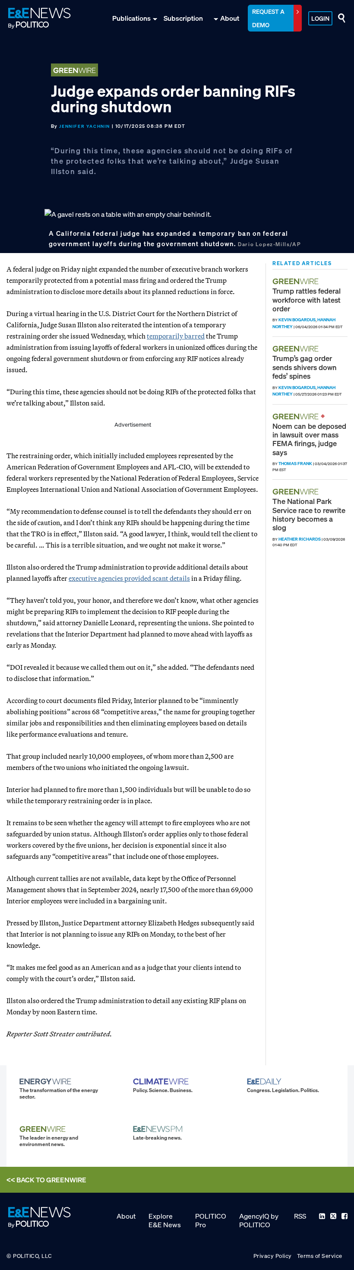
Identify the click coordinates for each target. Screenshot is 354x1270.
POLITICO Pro (210, 1220)
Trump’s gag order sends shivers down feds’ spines (304, 367)
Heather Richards (299, 539)
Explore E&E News (165, 1220)
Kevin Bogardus (297, 320)
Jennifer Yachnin (84, 126)
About (229, 18)
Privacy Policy (272, 1256)
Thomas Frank (295, 463)
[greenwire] (296, 281)
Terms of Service (319, 1256)
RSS (300, 1216)
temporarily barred (176, 336)
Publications (131, 18)
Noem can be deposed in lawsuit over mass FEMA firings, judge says (309, 439)
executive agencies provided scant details (129, 578)
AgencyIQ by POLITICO (258, 1220)
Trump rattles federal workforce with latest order (306, 300)
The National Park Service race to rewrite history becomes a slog (308, 514)
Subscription (183, 18)
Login (320, 18)
